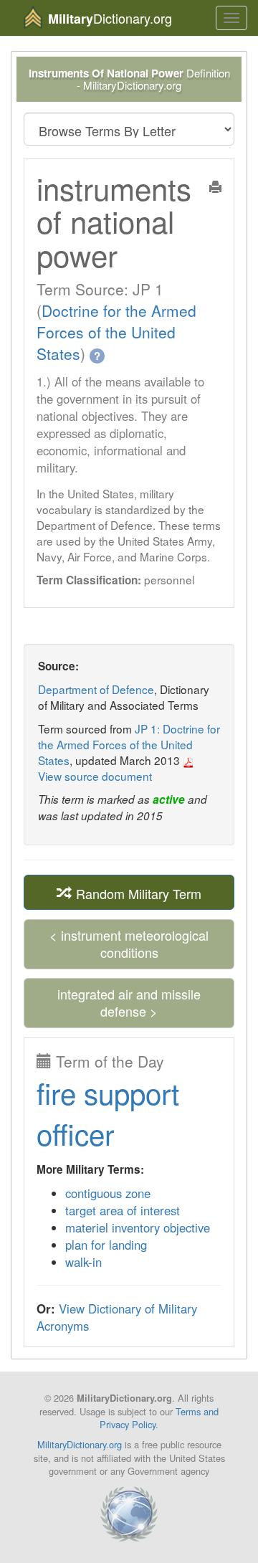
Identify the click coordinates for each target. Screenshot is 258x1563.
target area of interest (122, 1210)
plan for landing (106, 1244)
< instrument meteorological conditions (129, 943)
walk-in (83, 1261)
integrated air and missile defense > (129, 1002)
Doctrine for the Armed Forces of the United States (116, 332)
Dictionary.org (110, 18)
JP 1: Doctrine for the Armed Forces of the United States (129, 744)
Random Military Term (136, 892)
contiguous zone (107, 1193)
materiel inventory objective (137, 1227)
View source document (95, 776)
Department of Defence (96, 689)
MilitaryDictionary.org (79, 1444)
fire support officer (108, 1113)
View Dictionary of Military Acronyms (117, 1317)
